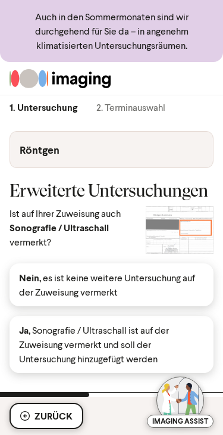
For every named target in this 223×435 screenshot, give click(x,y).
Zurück (53, 415)
